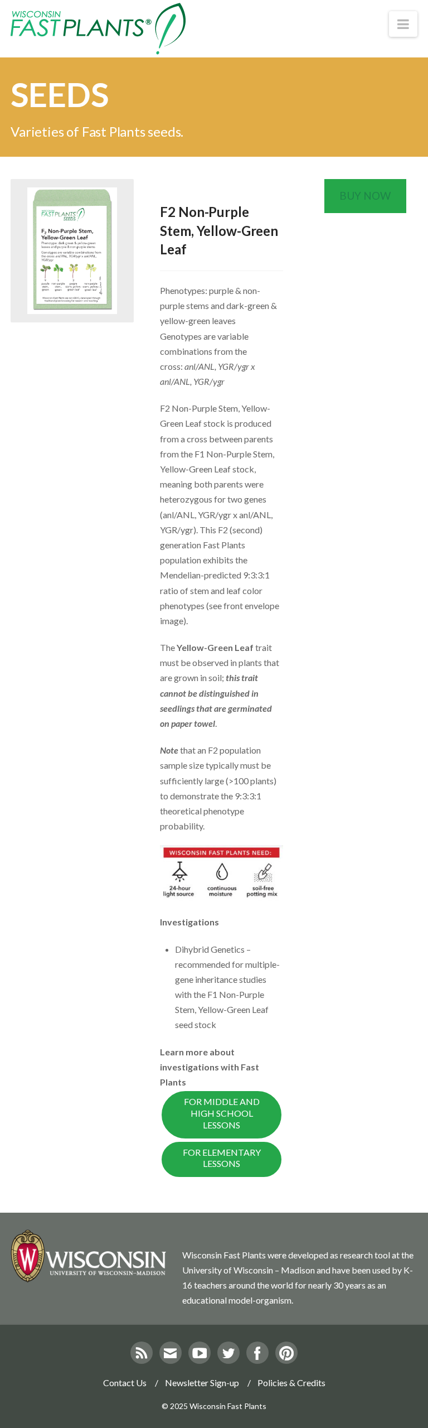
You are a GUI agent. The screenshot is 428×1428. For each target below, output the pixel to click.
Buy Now (365, 195)
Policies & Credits (291, 1382)
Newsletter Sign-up (202, 1382)
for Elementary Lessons (222, 1158)
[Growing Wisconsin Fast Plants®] (98, 28)
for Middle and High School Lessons (222, 1113)
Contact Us (125, 1382)
